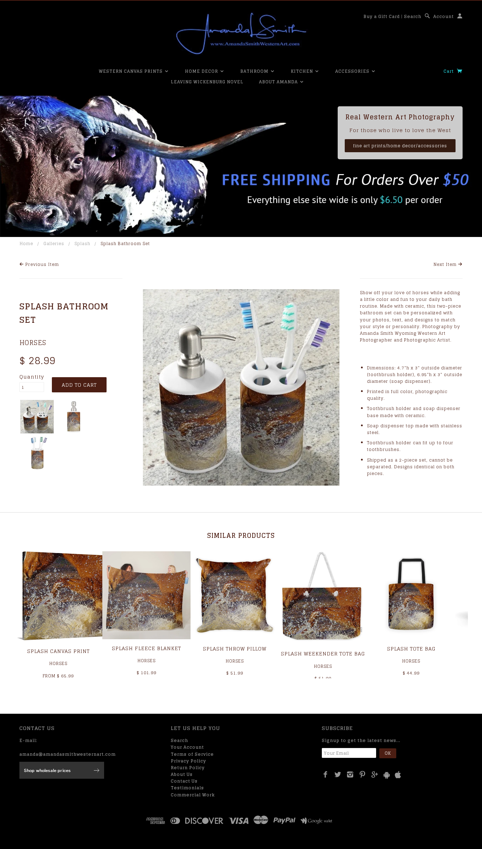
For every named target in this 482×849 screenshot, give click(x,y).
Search (412, 16)
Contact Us (184, 781)
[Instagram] (350, 774)
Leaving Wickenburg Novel (207, 81)
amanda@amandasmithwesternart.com (67, 754)
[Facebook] (325, 774)
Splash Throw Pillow (234, 648)
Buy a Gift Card (381, 16)
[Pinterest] (362, 774)
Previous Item (41, 264)
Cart (449, 71)
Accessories (353, 71)
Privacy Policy (188, 761)
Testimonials (187, 787)
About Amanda (279, 81)
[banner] (241, 34)
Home (26, 243)
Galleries (53, 243)
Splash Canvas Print (58, 651)
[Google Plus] (375, 774)
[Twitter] (338, 774)
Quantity (31, 377)
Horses (32, 342)
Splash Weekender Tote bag (323, 653)
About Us (182, 774)
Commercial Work (193, 794)
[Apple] (398, 775)
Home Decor (202, 71)
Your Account (187, 747)
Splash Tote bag (411, 648)
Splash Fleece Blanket (146, 648)
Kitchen (302, 71)
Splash (82, 243)
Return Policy (188, 767)
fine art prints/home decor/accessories (400, 145)
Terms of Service (192, 754)
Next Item (446, 264)
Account (443, 16)
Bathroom (255, 71)
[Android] (387, 775)
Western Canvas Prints (131, 71)
